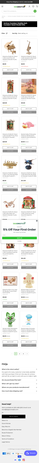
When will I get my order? (10, 383)
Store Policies (6, 423)
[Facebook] (19, 460)
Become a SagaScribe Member (11, 429)
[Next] (27, 353)
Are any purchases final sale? (11, 380)
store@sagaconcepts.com (10, 409)
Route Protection (7, 433)
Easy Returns (6, 426)
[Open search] (35, 11)
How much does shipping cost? (12, 391)
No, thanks (19, 241)
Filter (3, 33)
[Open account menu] (29, 6)
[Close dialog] (37, 221)
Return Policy (6, 436)
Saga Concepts (16, 449)
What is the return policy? (10, 369)
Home (3, 16)
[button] (20, 33)
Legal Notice (6, 442)
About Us (5, 420)
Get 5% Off (19, 238)
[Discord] (15, 460)
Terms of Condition (8, 439)
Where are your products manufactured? (15, 387)
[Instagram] (23, 460)
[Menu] (2, 6)
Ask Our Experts (13, 416)
